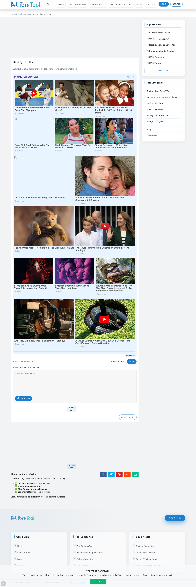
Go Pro (131, 361)
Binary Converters (28, 14)
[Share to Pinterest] (119, 474)
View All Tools (163, 70)
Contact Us (152, 135)
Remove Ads (130, 355)
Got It (98, 581)
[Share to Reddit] (127, 474)
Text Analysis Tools (85, 546)
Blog (149, 129)
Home (14, 14)
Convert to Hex (127, 417)
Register (176, 4)
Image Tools (98, 4)
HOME (61, 4)
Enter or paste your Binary (26, 367)
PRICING (151, 4)
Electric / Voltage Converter (148, 559)
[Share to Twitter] (111, 474)
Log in (164, 4)
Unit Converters (77, 4)
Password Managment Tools (90, 552)
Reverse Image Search (146, 546)
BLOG (139, 4)
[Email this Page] (135, 474)
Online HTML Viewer (145, 552)
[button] (48, 4)
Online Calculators (120, 4)
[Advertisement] (75, 39)
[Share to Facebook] (103, 474)
